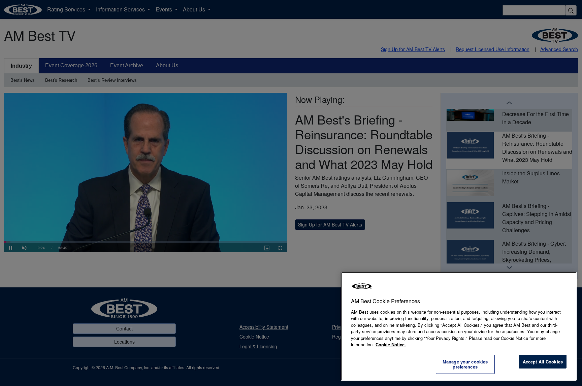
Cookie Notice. (391, 344)
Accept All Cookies (543, 361)
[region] (459, 326)
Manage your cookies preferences (465, 364)
